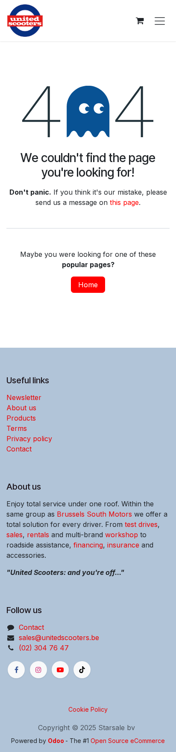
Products (21, 418)
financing (88, 545)
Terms (16, 428)
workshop (121, 534)
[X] (82, 669)
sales (14, 534)
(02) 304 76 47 (44, 648)
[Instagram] (38, 669)
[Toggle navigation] (160, 20)
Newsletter (23, 397)
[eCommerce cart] (139, 20)
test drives (141, 524)
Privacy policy (29, 438)
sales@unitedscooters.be (59, 637)
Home (88, 284)
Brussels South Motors (94, 514)
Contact (19, 449)
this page (124, 202)
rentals (38, 534)
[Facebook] (16, 669)
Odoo (56, 740)
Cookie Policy (88, 709)
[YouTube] (60, 669)
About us (21, 407)
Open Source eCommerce (128, 740)
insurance (123, 545)
